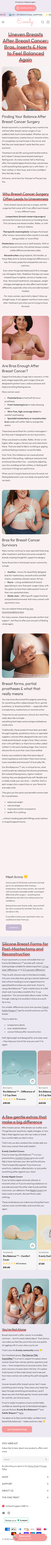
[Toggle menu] (3, 22)
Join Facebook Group (17, 1429)
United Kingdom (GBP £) (17, 1506)
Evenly (12, 1539)
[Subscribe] (46, 1459)
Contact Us (13, 927)
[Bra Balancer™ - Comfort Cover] (19, 1232)
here (21, 1413)
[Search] (42, 22)
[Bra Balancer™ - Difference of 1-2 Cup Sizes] (19, 1068)
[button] (9, 1099)
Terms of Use (33, 1466)
